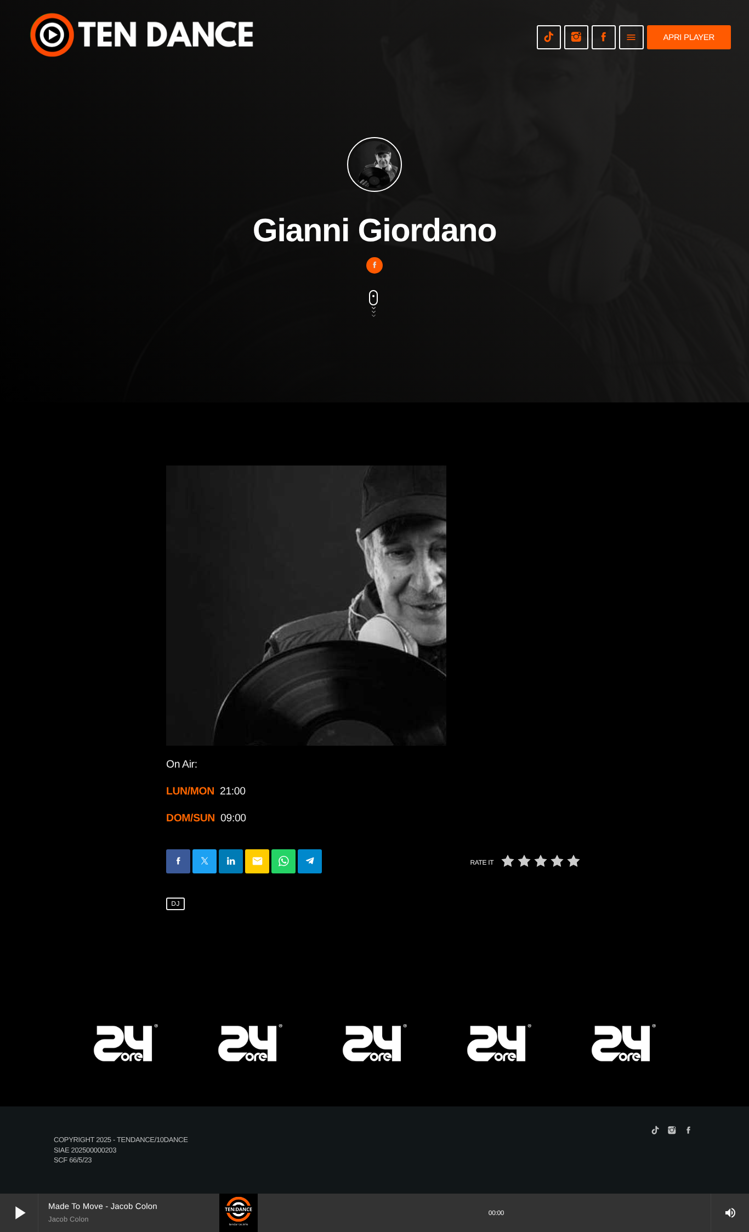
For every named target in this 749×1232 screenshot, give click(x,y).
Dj (175, 903)
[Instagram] (576, 37)
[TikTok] (549, 37)
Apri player (688, 37)
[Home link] (142, 37)
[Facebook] (604, 37)
